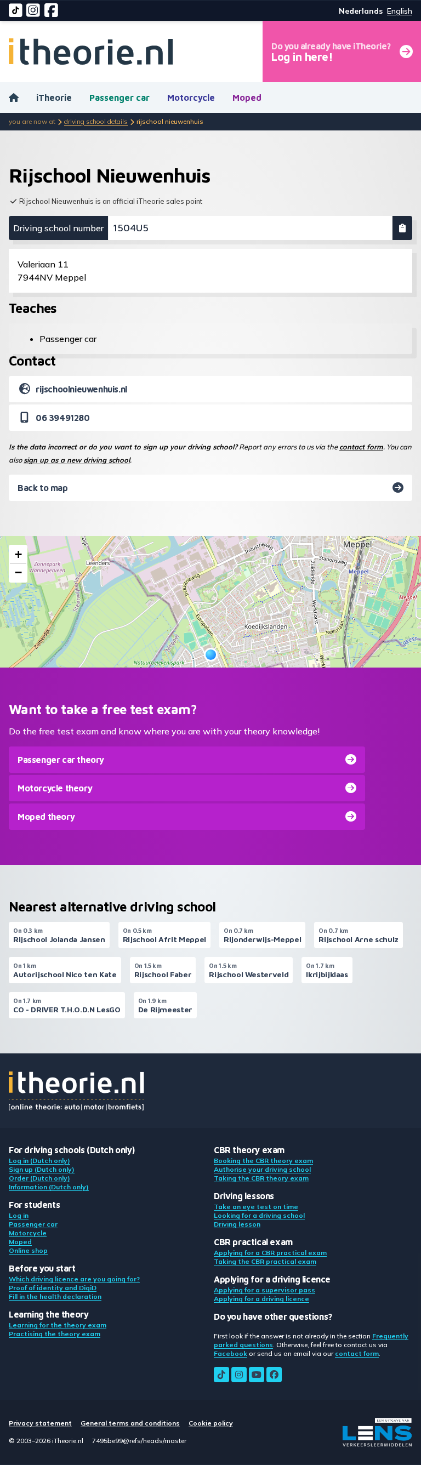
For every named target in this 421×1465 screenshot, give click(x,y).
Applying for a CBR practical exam (270, 1253)
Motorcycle (191, 97)
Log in (19, 1215)
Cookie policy (211, 1423)
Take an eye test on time (256, 1206)
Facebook (230, 1353)
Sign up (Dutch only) (42, 1169)
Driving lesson (237, 1224)
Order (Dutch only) (39, 1178)
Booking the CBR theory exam (263, 1160)
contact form (361, 446)
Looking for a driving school (259, 1215)
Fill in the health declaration (55, 1296)
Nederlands (361, 11)
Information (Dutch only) (49, 1187)
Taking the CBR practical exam (265, 1261)
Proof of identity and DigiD (52, 1288)
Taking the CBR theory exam (261, 1178)
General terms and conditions (130, 1423)
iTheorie (54, 97)
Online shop (28, 1250)
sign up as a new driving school (77, 459)
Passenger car (119, 97)
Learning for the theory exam (57, 1325)
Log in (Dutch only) (39, 1160)
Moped (246, 97)
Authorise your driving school (262, 1169)
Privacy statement (40, 1423)
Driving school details (96, 121)
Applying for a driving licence (261, 1299)
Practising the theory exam (54, 1334)
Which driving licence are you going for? (74, 1279)
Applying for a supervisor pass (264, 1290)
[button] (211, 655)
